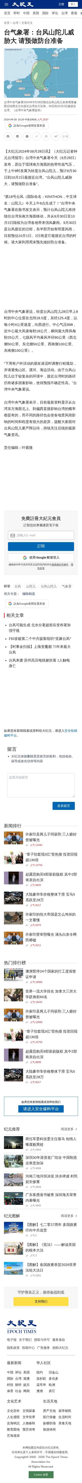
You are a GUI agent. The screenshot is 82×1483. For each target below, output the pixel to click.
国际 (45, 13)
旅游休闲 (49, 1429)
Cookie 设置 (41, 1474)
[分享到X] (27, 137)
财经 (18, 1384)
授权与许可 (42, 1339)
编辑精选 (28, 593)
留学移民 (65, 1411)
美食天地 (65, 1423)
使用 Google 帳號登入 (44, 557)
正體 (61, 4)
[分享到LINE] (17, 137)
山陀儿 (31, 586)
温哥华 (41, 1384)
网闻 (26, 1391)
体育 (10, 1391)
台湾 (64, 13)
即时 (17, 13)
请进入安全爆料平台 (41, 1109)
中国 (26, 13)
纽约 (39, 1372)
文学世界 (28, 1417)
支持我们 (41, 1301)
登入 (73, 4)
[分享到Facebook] (8, 137)
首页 (7, 13)
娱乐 (26, 1384)
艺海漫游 (13, 1435)
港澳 (26, 1378)
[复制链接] (37, 136)
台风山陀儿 (49, 586)
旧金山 (53, 1372)
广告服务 (43, 1347)
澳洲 (39, 1391)
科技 (10, 1384)
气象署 (66, 586)
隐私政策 (13, 1347)
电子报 (12, 1339)
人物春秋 (28, 1423)
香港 (74, 13)
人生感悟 (13, 1417)
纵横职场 (49, 1423)
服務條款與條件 (60, 565)
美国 (36, 13)
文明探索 (28, 1411)
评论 (55, 13)
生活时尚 (65, 1417)
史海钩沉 (13, 1423)
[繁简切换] (65, 137)
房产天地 (49, 1411)
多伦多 (53, 1378)
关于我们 (25, 1339)
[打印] (46, 137)
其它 (52, 1391)
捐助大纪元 (60, 1347)
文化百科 (13, 1411)
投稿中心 (28, 1347)
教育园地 (13, 1429)
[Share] (27, 845)
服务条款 (58, 1339)
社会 (18, 1391)
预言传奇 (28, 1429)
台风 (18, 586)
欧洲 (52, 1384)
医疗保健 (49, 1417)
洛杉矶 (41, 1378)
